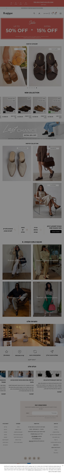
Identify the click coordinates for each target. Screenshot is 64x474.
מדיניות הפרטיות (37, 469)
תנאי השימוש (31, 469)
